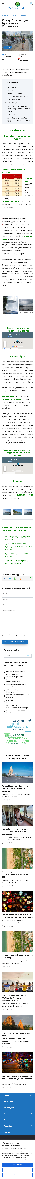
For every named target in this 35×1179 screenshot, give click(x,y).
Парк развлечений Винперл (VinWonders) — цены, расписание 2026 (14, 998)
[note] (15, 672)
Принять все (17, 1165)
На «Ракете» (13, 88)
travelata (10, 713)
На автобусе (13, 103)
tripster (9, 702)
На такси (11, 115)
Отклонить (17, 1175)
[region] (17, 1159)
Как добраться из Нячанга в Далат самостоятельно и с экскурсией (15, 831)
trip (17, 674)
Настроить (17, 1170)
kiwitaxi (9, 697)
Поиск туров (9, 1108)
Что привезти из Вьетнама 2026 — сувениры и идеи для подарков (17, 916)
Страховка (8, 1120)
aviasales (10, 674)
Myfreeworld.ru (17, 8)
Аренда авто (9, 1132)
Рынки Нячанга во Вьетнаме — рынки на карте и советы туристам (16, 788)
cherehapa (23, 708)
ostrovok (9, 687)
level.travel (20, 713)
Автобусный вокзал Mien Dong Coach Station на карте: (18, 108)
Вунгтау (7, 47)
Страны (7, 1096)
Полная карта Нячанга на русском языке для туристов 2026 (15, 874)
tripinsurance (11, 708)
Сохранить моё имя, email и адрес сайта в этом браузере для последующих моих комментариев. (18, 635)
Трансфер (8, 1126)
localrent (10, 692)
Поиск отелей (9, 1114)
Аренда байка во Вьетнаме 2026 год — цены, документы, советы (17, 1077)
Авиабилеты (9, 1102)
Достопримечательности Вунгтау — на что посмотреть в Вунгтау (18, 547)
